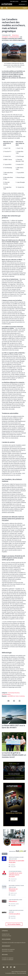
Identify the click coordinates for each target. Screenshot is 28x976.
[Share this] (14, 701)
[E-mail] (3, 967)
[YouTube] (14, 967)
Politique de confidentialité (20, 971)
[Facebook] (7, 967)
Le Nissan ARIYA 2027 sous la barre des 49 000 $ (13, 726)
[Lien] (14, 851)
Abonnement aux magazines (8, 949)
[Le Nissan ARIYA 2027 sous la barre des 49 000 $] (14, 714)
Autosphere (5, 37)
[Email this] (8, 701)
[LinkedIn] (11, 967)
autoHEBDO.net (11, 696)
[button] (26, 4)
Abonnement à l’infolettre (7, 951)
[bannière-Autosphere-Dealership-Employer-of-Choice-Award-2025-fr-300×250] (14, 847)
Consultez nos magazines (7, 958)
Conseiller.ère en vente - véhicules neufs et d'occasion (16, 874)
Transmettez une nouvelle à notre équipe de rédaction (13, 942)
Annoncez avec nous (6, 935)
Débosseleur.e (13, 901)
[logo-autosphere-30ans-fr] (6, 4)
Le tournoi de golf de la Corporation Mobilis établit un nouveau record (14, 755)
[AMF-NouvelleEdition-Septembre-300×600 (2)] (14, 826)
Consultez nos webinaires (7, 959)
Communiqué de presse (13, 692)
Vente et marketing (20, 696)
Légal (12, 971)
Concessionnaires (14, 37)
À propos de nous (6, 934)
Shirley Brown (15, 35)
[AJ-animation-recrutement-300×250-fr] (14, 779)
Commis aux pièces (14, 914)
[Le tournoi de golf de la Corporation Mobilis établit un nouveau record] (14, 741)
